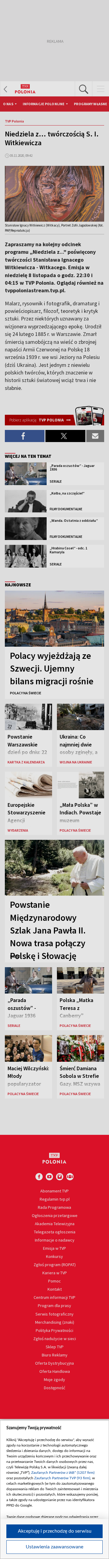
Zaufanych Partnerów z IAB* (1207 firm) (62, 1472)
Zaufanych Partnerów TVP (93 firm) (62, 1478)
